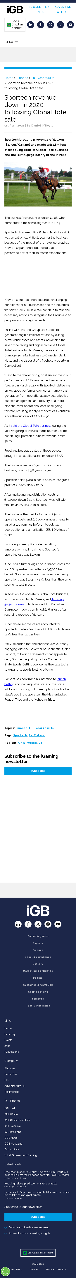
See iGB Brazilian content (15, 24)
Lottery (38, 964)
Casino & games (38, 936)
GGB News (11, 1137)
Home (8, 78)
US (41, 742)
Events (8, 1040)
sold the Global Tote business (31, 425)
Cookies (34, 1269)
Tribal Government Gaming (20, 1155)
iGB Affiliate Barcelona (17, 1120)
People (38, 978)
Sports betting (38, 992)
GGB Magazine (13, 1143)
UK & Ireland (27, 742)
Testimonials (11, 1091)
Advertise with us (14, 1085)
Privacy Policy (15, 1269)
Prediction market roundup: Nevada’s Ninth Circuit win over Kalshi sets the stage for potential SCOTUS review (36, 1173)
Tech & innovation (38, 1005)
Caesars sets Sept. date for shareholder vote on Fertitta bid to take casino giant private (37, 1194)
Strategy (38, 999)
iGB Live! (9, 1108)
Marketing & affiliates (38, 971)
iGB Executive (12, 1126)
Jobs (7, 1045)
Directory (9, 1034)
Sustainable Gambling (38, 985)
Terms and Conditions (57, 1269)
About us (9, 1068)
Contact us (10, 1074)
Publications (11, 1051)
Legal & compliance (38, 957)
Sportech (20, 735)
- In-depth (20, 1187)
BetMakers (37, 735)
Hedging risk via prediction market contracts (30, 1183)
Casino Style (11, 1149)
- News (22, 1178)
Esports (38, 943)
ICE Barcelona (12, 1131)
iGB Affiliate (11, 1114)
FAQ (6, 1080)
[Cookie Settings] (5, 1271)
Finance (22, 78)
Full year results (42, 78)
